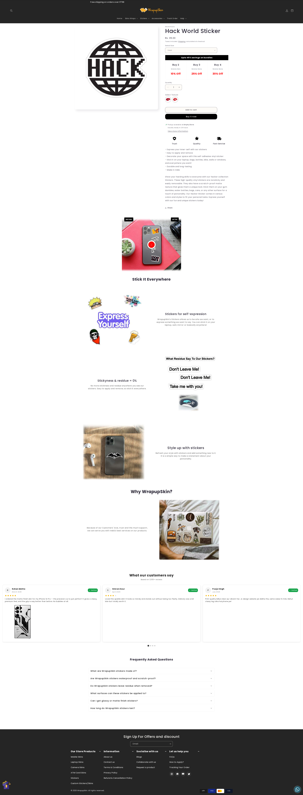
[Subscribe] (170, 744)
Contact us (109, 762)
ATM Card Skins (78, 772)
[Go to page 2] (150, 645)
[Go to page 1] (148, 645)
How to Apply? (176, 762)
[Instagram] (171, 774)
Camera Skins (77, 767)
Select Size (169, 45)
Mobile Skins (77, 757)
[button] (11, 10)
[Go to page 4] (154, 645)
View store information (178, 131)
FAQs (171, 757)
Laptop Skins (77, 762)
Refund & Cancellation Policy (118, 778)
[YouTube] (183, 774)
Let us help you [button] (179, 751)
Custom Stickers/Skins (82, 783)
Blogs (139, 757)
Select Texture (171, 95)
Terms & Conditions (113, 767)
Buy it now (191, 116)
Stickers (75, 778)
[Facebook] (177, 774)
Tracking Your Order (179, 767)
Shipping (181, 41)
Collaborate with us (146, 762)
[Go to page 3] (152, 645)
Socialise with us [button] (147, 751)
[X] (188, 774)
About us (108, 757)
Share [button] (170, 208)
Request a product (145, 767)
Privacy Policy (110, 772)
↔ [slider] (151, 245)
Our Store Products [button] (83, 751)
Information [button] (111, 751)
